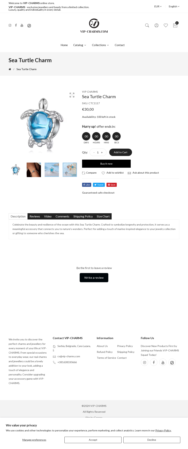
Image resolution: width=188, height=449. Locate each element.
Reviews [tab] (35, 216)
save (113, 184)
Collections (99, 45)
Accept (93, 439)
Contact (120, 45)
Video (48, 216)
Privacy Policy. (163, 430)
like (88, 184)
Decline (151, 439)
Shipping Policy (125, 351)
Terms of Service (106, 357)
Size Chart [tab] (103, 216)
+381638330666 (67, 362)
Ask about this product (145, 172)
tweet (100, 184)
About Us (102, 346)
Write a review (94, 277)
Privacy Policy (125, 346)
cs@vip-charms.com (68, 356)
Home (64, 45)
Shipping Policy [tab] (83, 216)
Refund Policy (105, 351)
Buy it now (106, 163)
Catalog (78, 45)
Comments (62, 216)
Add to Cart (120, 152)
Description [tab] (18, 216)
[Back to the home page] (10, 69)
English (173, 6)
